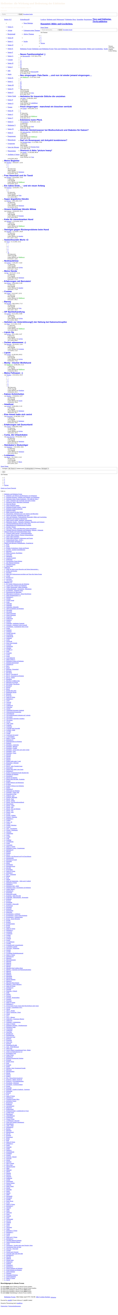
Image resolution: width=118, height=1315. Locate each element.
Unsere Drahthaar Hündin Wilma (20, 209)
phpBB (10, 1300)
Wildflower (26, 77)
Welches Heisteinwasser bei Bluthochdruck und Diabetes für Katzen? (54, 130)
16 (21, 67)
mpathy (25, 152)
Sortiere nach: (20, 468)
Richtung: (38, 468)
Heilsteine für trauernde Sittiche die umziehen (42, 96)
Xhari (8, 241)
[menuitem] (10, 27)
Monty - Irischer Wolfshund (17, 363)
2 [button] (4, 479)
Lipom (7, 352)
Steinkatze (21, 172)
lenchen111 (26, 122)
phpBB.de (19, 1303)
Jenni (32, 126)
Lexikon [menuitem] (43, 19)
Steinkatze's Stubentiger (16, 445)
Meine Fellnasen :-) (13, 373)
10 (8, 252)
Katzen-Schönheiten (14, 394)
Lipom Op (9, 332)
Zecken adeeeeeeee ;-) (15, 342)
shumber (9, 162)
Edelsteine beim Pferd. (31, 120)
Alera (32, 93)
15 (21, 65)
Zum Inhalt (4, 10)
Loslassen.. (9, 455)
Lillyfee (9, 201)
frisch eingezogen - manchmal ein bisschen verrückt (46, 106)
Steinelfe (9, 344)
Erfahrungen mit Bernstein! (17, 281)
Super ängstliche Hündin (16, 199)
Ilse (7, 273)
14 (21, 64)
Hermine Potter (27, 142)
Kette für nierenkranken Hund (18, 219)
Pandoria (9, 187)
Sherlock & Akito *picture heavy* (36, 150)
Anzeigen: (5, 468)
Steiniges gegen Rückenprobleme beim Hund (26, 229)
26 (21, 83)
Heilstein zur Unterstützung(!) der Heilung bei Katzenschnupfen (35, 322)
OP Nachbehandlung (14, 312)
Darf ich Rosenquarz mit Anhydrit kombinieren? (43, 140)
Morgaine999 (26, 56)
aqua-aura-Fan (26, 132)
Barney (7, 301)
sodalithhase (34, 103)
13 (21, 62)
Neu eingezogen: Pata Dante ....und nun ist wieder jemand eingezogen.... (56, 75)
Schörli (24, 108)
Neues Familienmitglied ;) (32, 54)
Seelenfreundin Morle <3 (16, 240)
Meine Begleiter (11, 160)
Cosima (8, 291)
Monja (8, 457)
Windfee (9, 375)
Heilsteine (53, 1297)
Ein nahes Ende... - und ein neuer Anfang (24, 186)
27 (21, 85)
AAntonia (21, 349)
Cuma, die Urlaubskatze (15, 435)
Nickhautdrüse (11, 261)
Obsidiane (21, 390)
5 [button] (4, 483)
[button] (43, 43)
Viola (32, 157)
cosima (8, 293)
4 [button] (4, 482)
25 (21, 82)
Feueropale (10, 416)
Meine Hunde (10, 271)
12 (21, 61)
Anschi (20, 400)
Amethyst (8, 404)
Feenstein (21, 216)
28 (21, 86)
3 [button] (4, 480)
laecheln (9, 303)
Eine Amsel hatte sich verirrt (18, 414)
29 (21, 88)
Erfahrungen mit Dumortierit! (18, 424)
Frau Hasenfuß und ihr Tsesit (18, 175)
